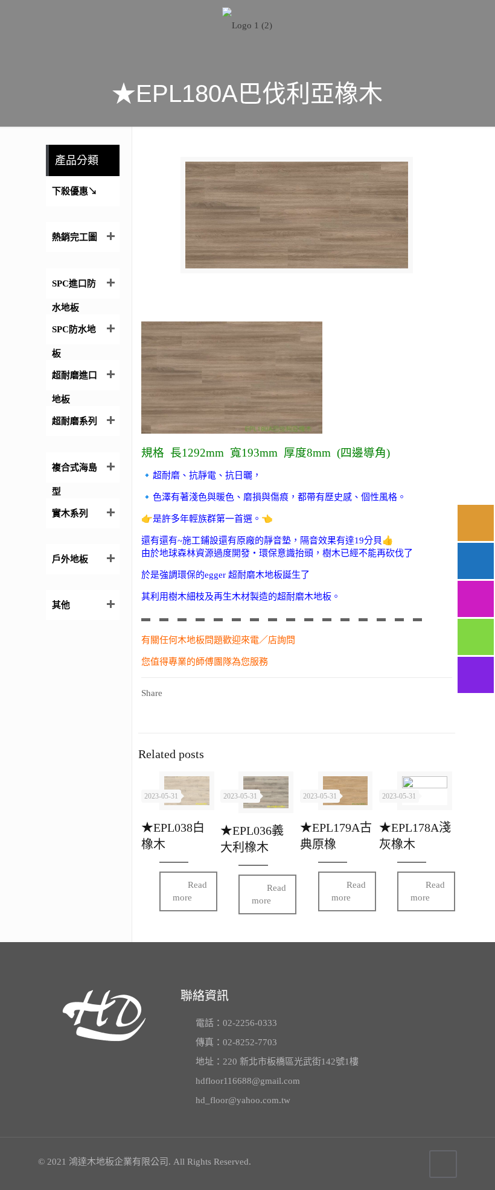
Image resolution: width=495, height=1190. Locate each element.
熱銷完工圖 (74, 237)
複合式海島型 (74, 473)
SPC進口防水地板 (74, 289)
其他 (61, 605)
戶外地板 (70, 559)
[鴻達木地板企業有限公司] (247, 24)
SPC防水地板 (74, 334)
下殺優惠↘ (74, 191)
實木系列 (70, 513)
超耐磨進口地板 (74, 380)
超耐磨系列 (74, 421)
